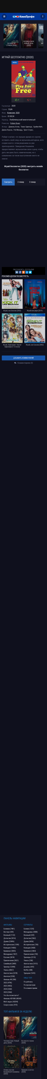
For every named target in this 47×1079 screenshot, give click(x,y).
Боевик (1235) (29, 929)
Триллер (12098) (9, 967)
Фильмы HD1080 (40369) (12, 998)
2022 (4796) (8, 983)
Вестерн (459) (9, 932)
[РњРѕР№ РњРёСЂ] (26, 272)
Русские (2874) (9, 957)
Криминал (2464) (30, 951)
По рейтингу (28, 982)
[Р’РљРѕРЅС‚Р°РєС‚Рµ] (16, 272)
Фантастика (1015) (31, 964)
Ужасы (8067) (9, 970)
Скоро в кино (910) (10, 1005)
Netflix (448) (28, 970)
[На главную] (23, 16)
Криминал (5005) (10, 951)
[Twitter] (30, 272)
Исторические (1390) (11, 944)
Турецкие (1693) (29, 973)
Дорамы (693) (29, 967)
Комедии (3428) (29, 948)
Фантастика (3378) (10, 973)
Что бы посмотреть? (11, 995)
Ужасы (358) (28, 960)
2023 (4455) (8, 986)
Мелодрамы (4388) (31, 932)
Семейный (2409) (10, 964)
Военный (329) (29, 935)
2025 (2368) (8, 992)
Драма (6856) (29, 941)
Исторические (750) (31, 944)
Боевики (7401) (9, 929)
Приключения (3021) (11, 960)
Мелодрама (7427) (10, 954)
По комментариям (30, 988)
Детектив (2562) (30, 938)
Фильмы (8, 924)
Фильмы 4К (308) (10, 979)
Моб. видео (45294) (11, 1002)
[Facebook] (20, 272)
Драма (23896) (9, 941)
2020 (18, 112)
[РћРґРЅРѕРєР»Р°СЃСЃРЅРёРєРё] (23, 272)
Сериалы (28, 924)
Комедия (11, 112)
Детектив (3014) (10, 938)
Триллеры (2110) (30, 957)
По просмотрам (29, 985)
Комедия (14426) (10, 948)
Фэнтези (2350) (9, 976)
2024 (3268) (8, 989)
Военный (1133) (9, 935)
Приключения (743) (31, 954)
